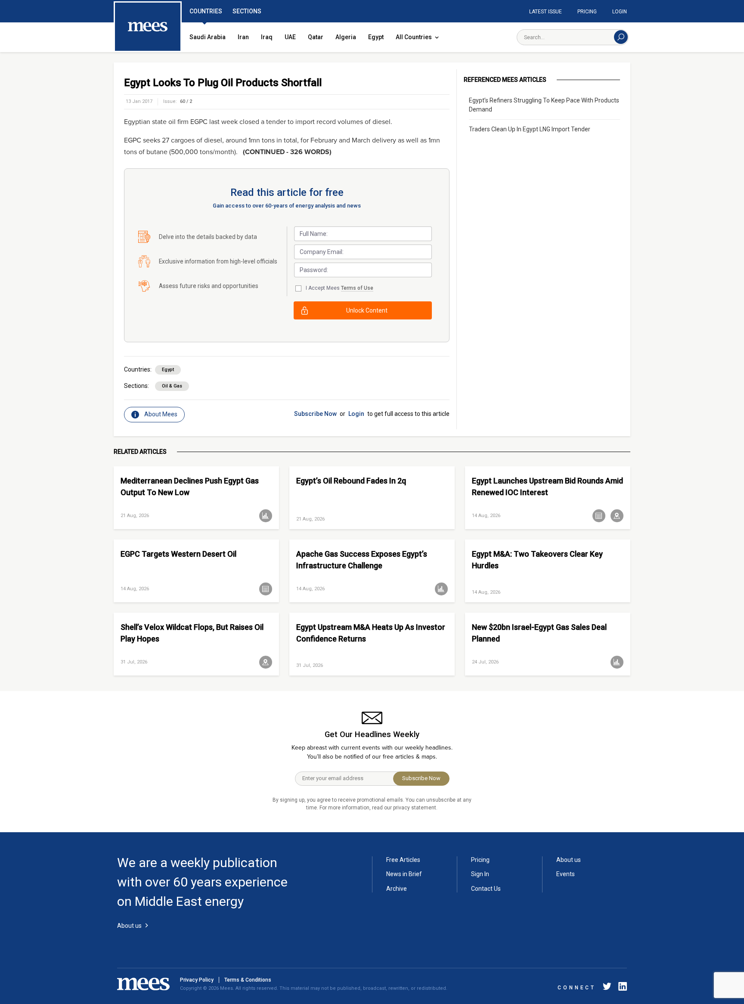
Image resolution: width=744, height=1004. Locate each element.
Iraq (267, 37)
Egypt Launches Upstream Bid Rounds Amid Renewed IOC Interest (547, 486)
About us (568, 859)
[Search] (621, 37)
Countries (205, 11)
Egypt (376, 37)
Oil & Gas (172, 386)
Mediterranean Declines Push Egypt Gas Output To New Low (190, 486)
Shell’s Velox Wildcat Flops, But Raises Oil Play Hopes (192, 633)
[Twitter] (607, 987)
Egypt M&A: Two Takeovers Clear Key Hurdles (537, 559)
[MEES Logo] (148, 27)
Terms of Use (357, 288)
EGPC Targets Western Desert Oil (178, 553)
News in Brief (404, 874)
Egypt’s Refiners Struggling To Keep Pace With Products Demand (544, 105)
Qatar (315, 37)
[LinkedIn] (621, 988)
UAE (290, 37)
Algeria (345, 37)
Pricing (587, 12)
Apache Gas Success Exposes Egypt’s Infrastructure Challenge (361, 559)
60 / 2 (186, 101)
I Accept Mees (339, 288)
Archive (396, 888)
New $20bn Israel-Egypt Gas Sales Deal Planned (539, 633)
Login (619, 12)
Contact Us (486, 888)
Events (565, 874)
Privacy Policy (197, 980)
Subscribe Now (315, 413)
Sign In (480, 874)
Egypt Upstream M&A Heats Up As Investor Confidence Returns (370, 633)
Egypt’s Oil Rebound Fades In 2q (351, 480)
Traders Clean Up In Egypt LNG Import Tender (529, 129)
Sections (246, 11)
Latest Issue (545, 12)
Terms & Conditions (247, 980)
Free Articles (403, 859)
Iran (243, 37)
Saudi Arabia (207, 37)
